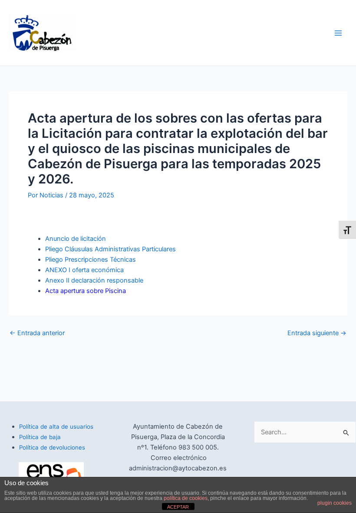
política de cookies (186, 498)
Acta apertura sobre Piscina (85, 291)
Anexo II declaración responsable (94, 280)
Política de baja (40, 436)
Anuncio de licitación (75, 239)
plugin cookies (334, 503)
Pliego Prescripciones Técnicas (90, 259)
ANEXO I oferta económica (84, 270)
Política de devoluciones (52, 447)
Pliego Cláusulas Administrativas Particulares (110, 249)
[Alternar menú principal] (338, 33)
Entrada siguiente (316, 333)
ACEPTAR (178, 507)
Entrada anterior (37, 333)
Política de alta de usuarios (56, 426)
